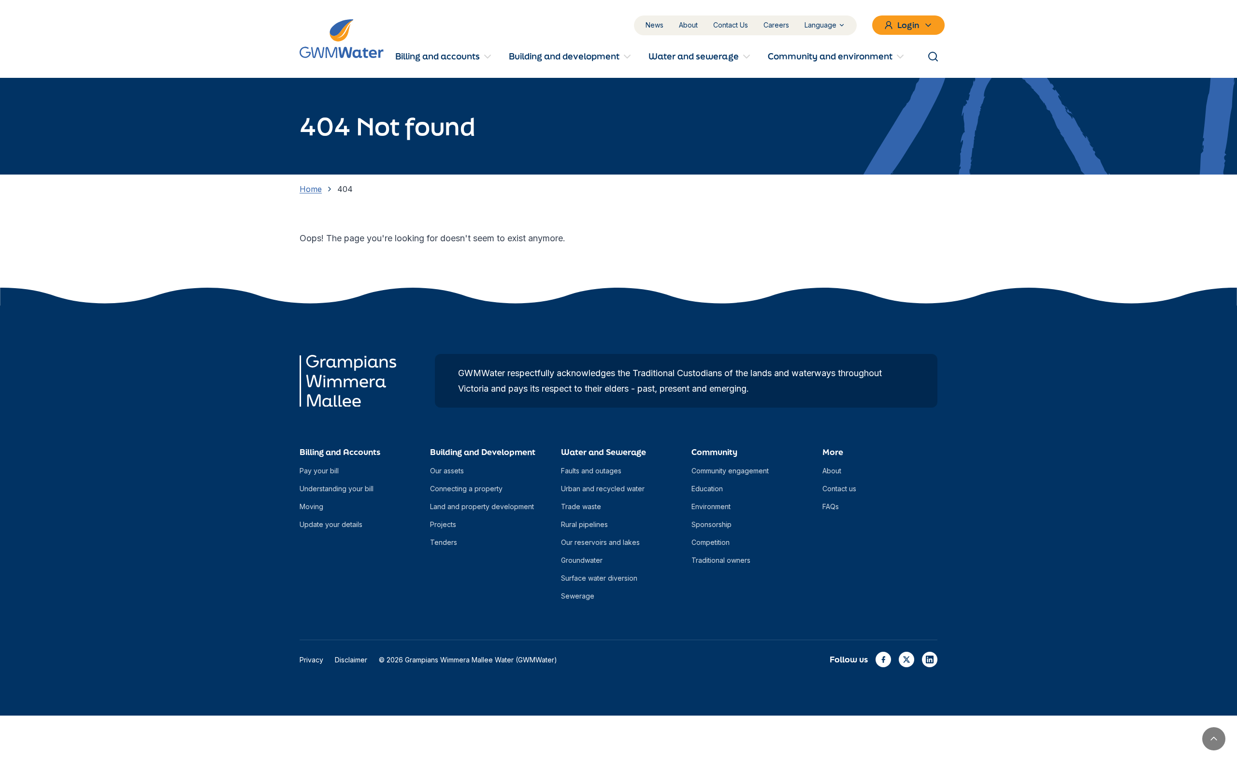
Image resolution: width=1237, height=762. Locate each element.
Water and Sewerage (603, 451)
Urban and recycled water (603, 488)
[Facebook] (883, 659)
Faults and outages (591, 471)
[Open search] (933, 56)
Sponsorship (711, 524)
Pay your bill (319, 471)
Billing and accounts (437, 56)
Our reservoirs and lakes (600, 542)
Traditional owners (720, 560)
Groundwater (582, 560)
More (832, 451)
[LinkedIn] (929, 659)
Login (908, 24)
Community (714, 451)
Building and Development (482, 451)
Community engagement (730, 471)
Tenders (443, 542)
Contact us (839, 488)
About (688, 25)
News (654, 25)
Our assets (447, 471)
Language (820, 25)
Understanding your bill (337, 488)
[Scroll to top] (1213, 738)
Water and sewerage (693, 56)
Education (707, 488)
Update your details (331, 524)
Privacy (311, 660)
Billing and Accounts (340, 451)
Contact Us (730, 25)
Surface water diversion (599, 578)
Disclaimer (351, 660)
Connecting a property (466, 488)
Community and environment (830, 56)
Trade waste (581, 506)
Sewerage (577, 596)
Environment (711, 506)
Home (311, 189)
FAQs (830, 506)
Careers (776, 25)
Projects (443, 524)
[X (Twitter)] (906, 659)
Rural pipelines (584, 524)
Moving (311, 506)
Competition (710, 542)
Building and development (564, 56)
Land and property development (482, 506)
